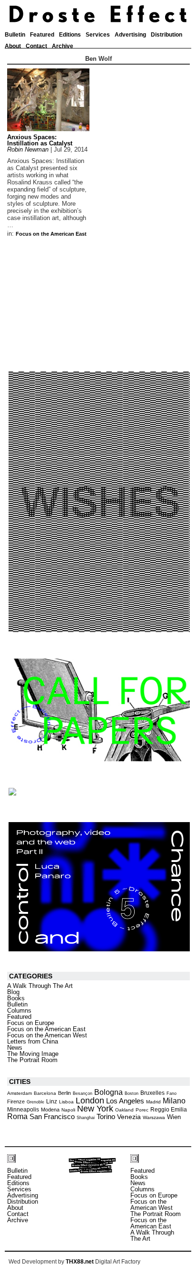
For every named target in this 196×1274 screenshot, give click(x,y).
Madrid (153, 1101)
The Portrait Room (32, 1059)
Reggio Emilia (168, 1109)
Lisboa (66, 1101)
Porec (142, 1109)
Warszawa (154, 1117)
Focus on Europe (30, 1022)
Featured (42, 34)
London (90, 1100)
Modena (50, 1109)
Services (98, 34)
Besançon (82, 1093)
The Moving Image (33, 1053)
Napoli (68, 1109)
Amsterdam (19, 1093)
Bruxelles (152, 1093)
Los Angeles (125, 1101)
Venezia (129, 1117)
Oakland (124, 1109)
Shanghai (86, 1117)
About (13, 46)
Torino (106, 1116)
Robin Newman (28, 149)
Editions (70, 34)
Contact (36, 46)
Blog (13, 992)
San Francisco (52, 1117)
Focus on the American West (47, 1035)
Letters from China (32, 1041)
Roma (17, 1116)
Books (16, 998)
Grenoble (35, 1102)
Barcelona (45, 1093)
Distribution (166, 34)
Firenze (16, 1101)
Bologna (108, 1092)
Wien (174, 1117)
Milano (174, 1100)
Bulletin (15, 34)
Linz (51, 1101)
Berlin (64, 1093)
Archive (62, 46)
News (14, 1047)
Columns (19, 1010)
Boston (131, 1093)
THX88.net (80, 1261)
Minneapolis (23, 1109)
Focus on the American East (51, 234)
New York (95, 1108)
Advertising (130, 34)
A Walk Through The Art (40, 985)
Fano (171, 1093)
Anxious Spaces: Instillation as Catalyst (39, 140)
